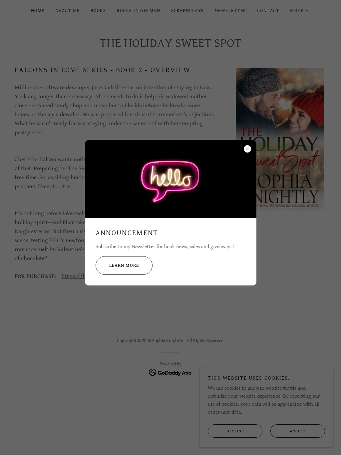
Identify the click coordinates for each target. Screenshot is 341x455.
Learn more (124, 265)
